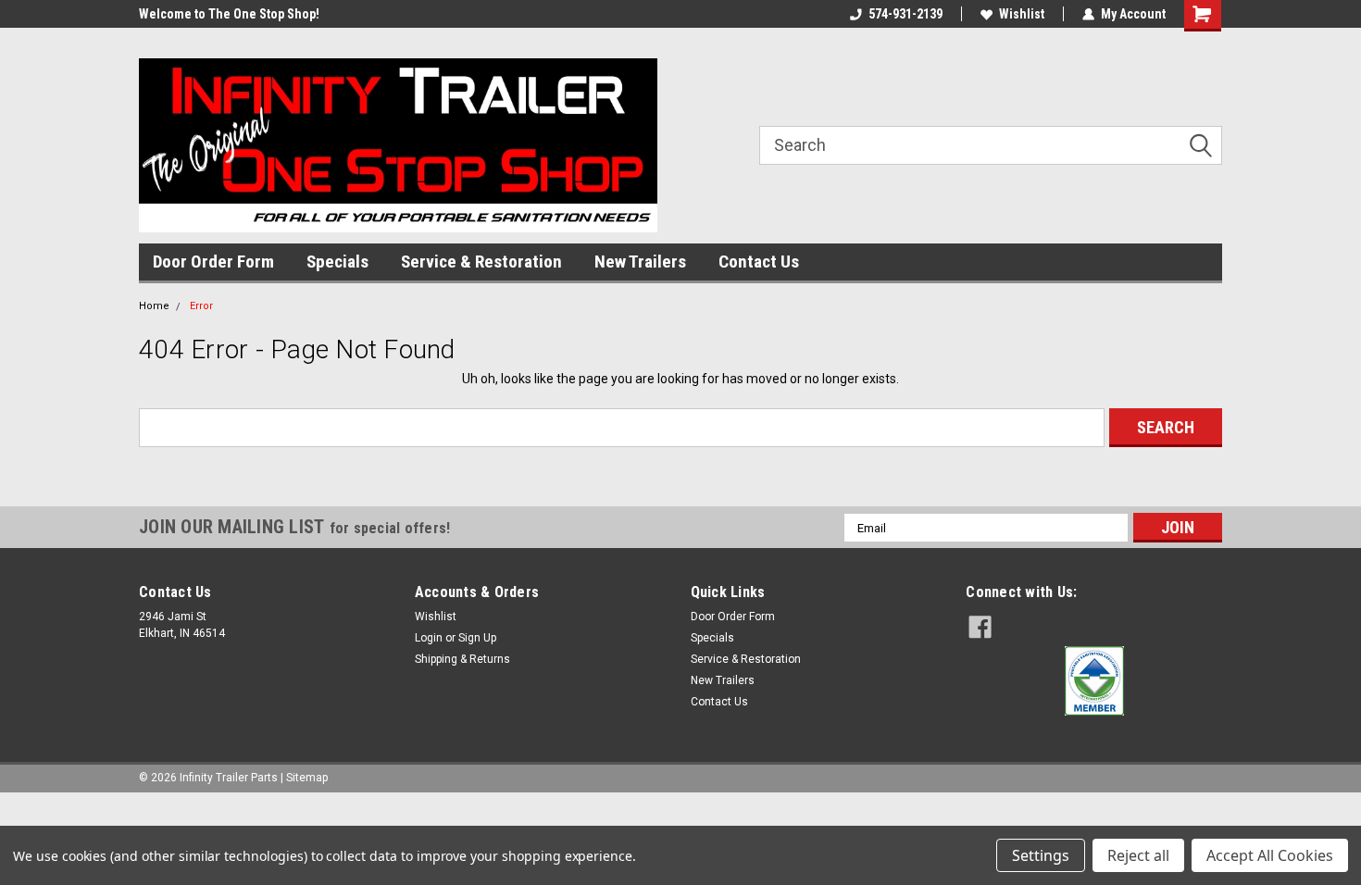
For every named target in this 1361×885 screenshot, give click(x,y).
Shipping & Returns (462, 659)
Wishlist (1021, 13)
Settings (1040, 855)
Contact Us (758, 261)
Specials (337, 261)
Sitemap (307, 777)
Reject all (1138, 855)
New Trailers (640, 261)
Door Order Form (213, 261)
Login (429, 637)
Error (201, 306)
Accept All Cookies (1269, 855)
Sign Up (477, 637)
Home (154, 306)
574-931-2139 (905, 13)
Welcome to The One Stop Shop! (229, 13)
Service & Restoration (481, 261)
